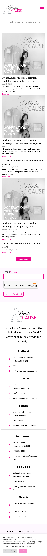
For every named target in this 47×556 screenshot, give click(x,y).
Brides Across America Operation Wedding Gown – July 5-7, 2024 (19, 225)
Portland (23, 351)
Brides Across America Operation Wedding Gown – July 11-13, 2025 (19, 79)
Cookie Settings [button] (10, 551)
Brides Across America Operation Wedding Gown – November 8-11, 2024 (21, 142)
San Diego (23, 467)
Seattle (23, 406)
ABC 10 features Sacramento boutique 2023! (21, 245)
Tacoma (23, 378)
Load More (23, 259)
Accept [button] (23, 551)
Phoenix (24, 497)
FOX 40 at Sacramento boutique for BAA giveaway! (22, 162)
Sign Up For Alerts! (13, 294)
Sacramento (23, 436)
